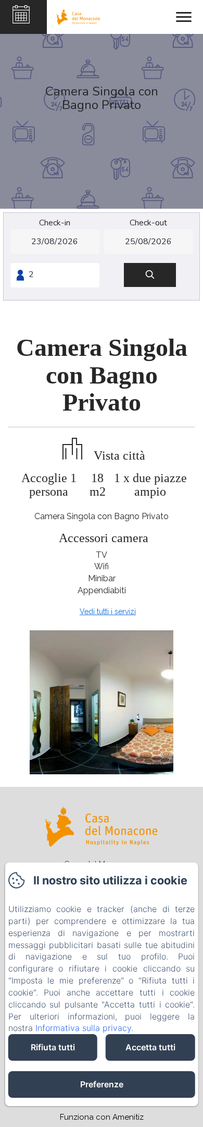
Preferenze (101, 1084)
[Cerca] (150, 275)
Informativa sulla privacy (83, 1028)
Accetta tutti (150, 1047)
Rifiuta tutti (53, 1047)
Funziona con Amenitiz (102, 1117)
